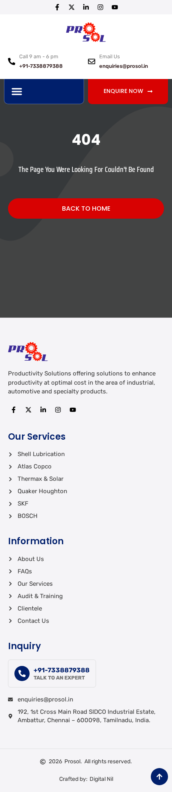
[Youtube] (115, 7)
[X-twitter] (71, 7)
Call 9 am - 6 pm (38, 56)
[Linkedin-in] (86, 7)
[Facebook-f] (57, 7)
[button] (16, 91)
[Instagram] (100, 7)
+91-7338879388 (62, 670)
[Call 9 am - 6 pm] (11, 61)
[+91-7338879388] (22, 673)
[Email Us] (91, 61)
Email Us (109, 56)
